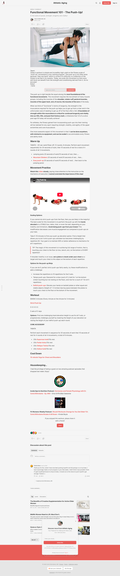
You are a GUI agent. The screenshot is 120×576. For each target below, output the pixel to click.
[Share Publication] (100, 3)
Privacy (61, 564)
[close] (75, 521)
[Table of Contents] (2, 288)
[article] (60, 505)
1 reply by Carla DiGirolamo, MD (44, 481)
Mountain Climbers (40, 157)
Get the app (68, 568)
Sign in (115, 3)
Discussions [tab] (43, 496)
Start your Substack (55, 568)
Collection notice (73, 564)
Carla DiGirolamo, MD (39, 18)
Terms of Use (68, 546)
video (41, 171)
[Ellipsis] (89, 465)
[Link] (28, 141)
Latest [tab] (36, 496)
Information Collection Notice (59, 548)
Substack (51, 572)
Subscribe (107, 3)
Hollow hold (41, 349)
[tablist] (37, 450)
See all (34, 540)
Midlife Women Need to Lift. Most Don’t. (45, 514)
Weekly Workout (35, 9)
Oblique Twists (42, 346)
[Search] (96, 3)
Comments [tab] (34, 450)
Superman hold (42, 339)
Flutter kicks (41, 343)
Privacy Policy (72, 548)
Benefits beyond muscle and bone (39, 505)
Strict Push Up (35, 303)
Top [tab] (32, 496)
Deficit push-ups (39, 285)
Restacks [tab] (41, 450)
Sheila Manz (37, 465)
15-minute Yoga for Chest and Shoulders (45, 357)
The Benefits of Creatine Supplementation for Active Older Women (52, 502)
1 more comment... (35, 488)
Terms (66, 564)
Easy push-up (38, 160)
